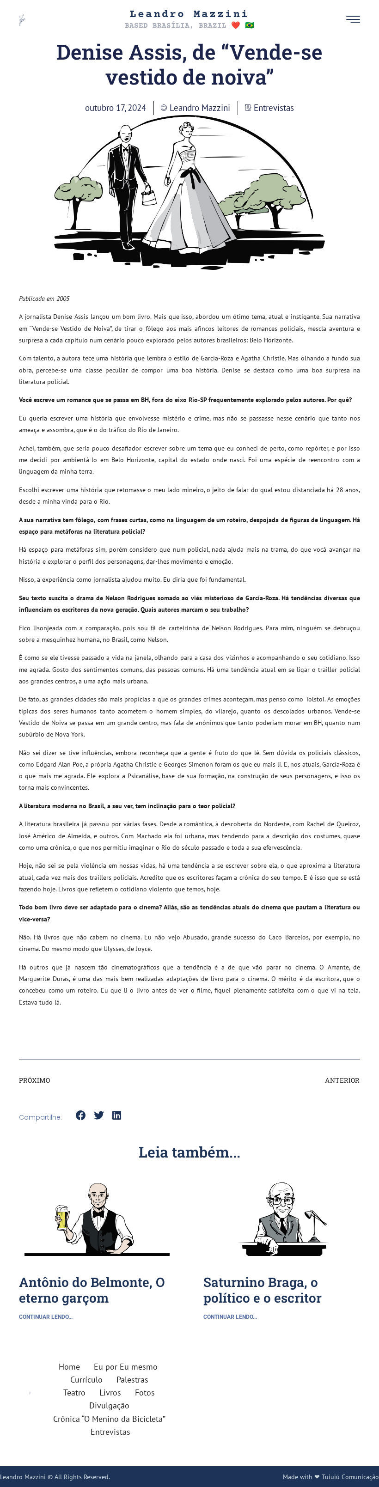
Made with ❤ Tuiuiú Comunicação (331, 1477)
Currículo (86, 1379)
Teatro (74, 1392)
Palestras (132, 1379)
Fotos (145, 1392)
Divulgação (109, 1405)
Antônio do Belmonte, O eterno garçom (92, 1290)
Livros (110, 1392)
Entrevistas (274, 107)
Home (69, 1366)
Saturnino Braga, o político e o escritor (262, 1290)
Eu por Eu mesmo (126, 1366)
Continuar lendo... (46, 1317)
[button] (338, 19)
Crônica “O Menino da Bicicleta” (109, 1419)
